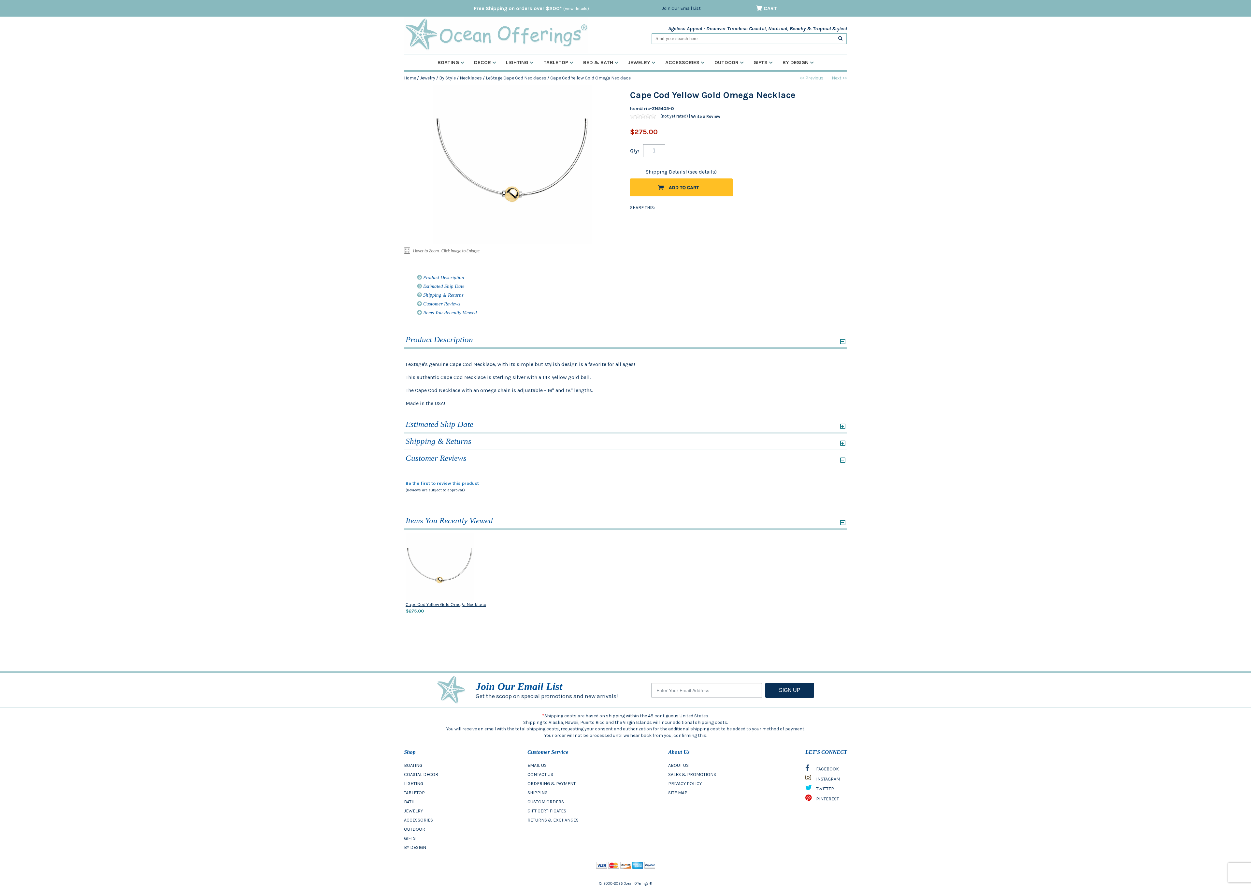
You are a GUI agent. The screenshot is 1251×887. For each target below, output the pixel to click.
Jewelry (639, 62)
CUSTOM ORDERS (545, 802)
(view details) (576, 8)
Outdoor (726, 62)
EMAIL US (537, 765)
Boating (448, 62)
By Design (796, 62)
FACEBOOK (827, 769)
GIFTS (410, 838)
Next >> (839, 78)
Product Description (443, 277)
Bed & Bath (598, 62)
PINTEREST (827, 799)
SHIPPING (537, 792)
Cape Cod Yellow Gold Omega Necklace (446, 604)
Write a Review (705, 116)
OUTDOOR (414, 829)
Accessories (682, 62)
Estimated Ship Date (443, 286)
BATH (409, 802)
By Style (447, 78)
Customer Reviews (441, 303)
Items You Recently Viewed (449, 312)
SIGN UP (789, 690)
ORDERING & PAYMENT (551, 783)
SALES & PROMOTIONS (692, 774)
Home (410, 78)
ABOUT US (678, 765)
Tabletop (555, 62)
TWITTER (824, 789)
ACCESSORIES (418, 820)
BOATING (413, 765)
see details (702, 172)
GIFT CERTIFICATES (546, 811)
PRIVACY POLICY (685, 783)
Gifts (761, 62)
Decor (482, 62)
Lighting (517, 62)
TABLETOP (414, 792)
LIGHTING (413, 783)
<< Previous (812, 78)
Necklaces (471, 78)
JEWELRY (413, 811)
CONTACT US (540, 774)
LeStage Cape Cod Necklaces (516, 78)
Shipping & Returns (443, 295)
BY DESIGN (415, 847)
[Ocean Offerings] (496, 34)
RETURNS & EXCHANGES (553, 820)
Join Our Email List (681, 8)
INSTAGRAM (827, 779)
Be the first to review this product (442, 483)
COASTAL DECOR (421, 774)
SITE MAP (677, 792)
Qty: (634, 151)
